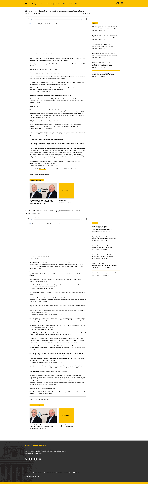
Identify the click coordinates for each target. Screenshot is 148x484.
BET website (42, 169)
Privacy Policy (28, 472)
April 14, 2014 (53, 91)
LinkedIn (87, 14)
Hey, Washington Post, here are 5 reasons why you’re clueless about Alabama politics (105, 36)
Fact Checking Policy (49, 472)
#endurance (33, 163)
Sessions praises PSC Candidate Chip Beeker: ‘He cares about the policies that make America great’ (102, 64)
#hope (38, 163)
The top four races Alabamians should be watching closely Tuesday (102, 45)
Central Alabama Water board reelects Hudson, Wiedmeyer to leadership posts (41, 200)
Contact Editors (67, 472)
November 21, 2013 (53, 165)
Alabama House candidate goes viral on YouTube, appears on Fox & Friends (103, 73)
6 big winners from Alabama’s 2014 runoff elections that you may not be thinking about (105, 27)
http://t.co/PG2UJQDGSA (37, 89)
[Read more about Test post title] (66, 191)
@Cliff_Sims (45, 174)
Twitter (85, 14)
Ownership (59, 472)
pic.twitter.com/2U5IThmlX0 (48, 163)
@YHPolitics (49, 89)
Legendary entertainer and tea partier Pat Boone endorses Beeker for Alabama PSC (104, 54)
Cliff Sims (27, 14)
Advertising (76, 472)
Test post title (63, 200)
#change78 (61, 89)
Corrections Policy (37, 472)
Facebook (89, 14)
